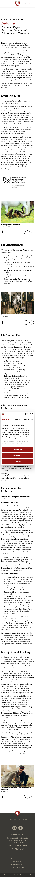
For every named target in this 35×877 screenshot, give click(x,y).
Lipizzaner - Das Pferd (9, 19)
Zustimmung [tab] (6, 419)
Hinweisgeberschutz (17, 864)
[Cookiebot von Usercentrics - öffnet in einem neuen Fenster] (25, 414)
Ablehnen (18, 461)
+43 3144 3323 (19, 850)
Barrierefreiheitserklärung (18, 867)
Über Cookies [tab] (28, 419)
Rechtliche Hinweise (17, 859)
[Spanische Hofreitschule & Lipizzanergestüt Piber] (17, 817)
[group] (17, 215)
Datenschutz (17, 862)
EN (33, 3)
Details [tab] (17, 419)
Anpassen (16, 455)
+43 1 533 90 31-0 (19, 842)
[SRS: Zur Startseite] (17, 3)
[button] (26, 232)
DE (29, 3)
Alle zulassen (17, 449)
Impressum (17, 856)
